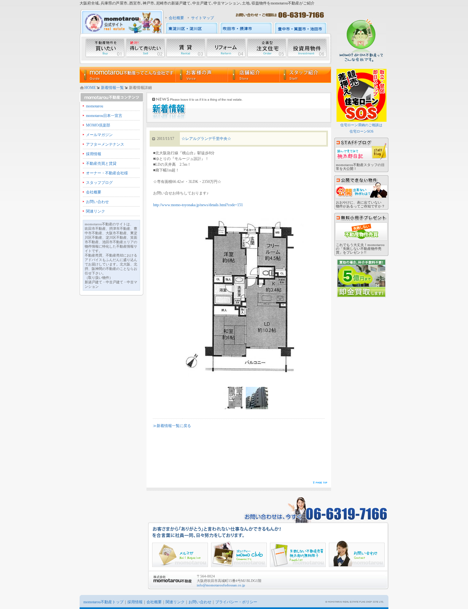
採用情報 (93, 154)
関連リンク (95, 211)
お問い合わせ (97, 201)
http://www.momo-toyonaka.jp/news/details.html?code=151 (198, 205)
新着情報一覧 (112, 87)
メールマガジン (99, 135)
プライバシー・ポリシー (236, 602)
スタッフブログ (99, 182)
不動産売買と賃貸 (101, 163)
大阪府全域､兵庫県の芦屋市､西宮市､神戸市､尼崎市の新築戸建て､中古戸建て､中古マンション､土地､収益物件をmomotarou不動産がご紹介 (197, 3)
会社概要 (176, 18)
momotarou (94, 106)
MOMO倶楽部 (98, 125)
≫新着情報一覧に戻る (172, 426)
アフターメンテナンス (105, 144)
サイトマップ (202, 18)
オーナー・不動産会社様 (107, 173)
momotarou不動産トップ (103, 602)
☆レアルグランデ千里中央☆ (206, 138)
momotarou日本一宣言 (104, 115)
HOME (90, 87)
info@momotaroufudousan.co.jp (221, 585)
